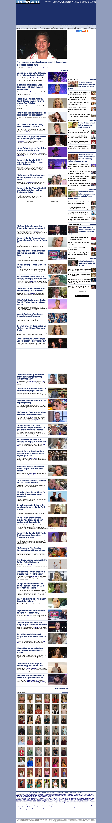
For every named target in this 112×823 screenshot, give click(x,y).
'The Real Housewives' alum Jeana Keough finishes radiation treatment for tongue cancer (79, 213)
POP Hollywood (83, 1)
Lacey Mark (74, 807)
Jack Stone (80, 807)
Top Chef (74, 28)
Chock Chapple (36, 231)
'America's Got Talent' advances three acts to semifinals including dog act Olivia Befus (31, 390)
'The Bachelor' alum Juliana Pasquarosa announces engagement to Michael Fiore (30, 664)
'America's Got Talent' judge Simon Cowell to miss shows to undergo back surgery (31, 137)
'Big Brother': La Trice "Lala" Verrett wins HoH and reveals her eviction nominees (79, 172)
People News (54, 1)
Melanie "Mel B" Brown (36, 77)
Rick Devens (30, 417)
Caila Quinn (22, 806)
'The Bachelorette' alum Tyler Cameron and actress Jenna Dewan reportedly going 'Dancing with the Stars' (30, 377)
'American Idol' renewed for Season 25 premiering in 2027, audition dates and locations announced (82, 230)
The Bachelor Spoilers (38, 811)
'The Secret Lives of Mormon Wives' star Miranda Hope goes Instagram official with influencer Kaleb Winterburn (30, 101)
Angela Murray (30, 681)
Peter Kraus (77, 804)
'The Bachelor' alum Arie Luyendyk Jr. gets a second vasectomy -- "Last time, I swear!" (31, 289)
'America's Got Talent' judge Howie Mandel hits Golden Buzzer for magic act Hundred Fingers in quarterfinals (30, 453)
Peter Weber (38, 553)
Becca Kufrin (34, 798)
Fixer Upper (36, 27)
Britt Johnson (91, 802)
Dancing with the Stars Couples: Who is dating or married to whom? (31, 814)
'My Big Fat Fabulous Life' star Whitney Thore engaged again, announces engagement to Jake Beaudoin (31, 494)
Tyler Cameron (32, 67)
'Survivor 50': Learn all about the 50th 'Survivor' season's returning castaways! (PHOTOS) (79, 115)
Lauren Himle (86, 806)
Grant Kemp (69, 808)
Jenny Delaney (61, 802)
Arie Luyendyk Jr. (30, 293)
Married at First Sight (86, 27)
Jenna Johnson (34, 91)
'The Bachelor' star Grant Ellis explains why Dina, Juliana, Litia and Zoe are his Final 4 (78, 142)
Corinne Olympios (21, 807)
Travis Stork (44, 800)
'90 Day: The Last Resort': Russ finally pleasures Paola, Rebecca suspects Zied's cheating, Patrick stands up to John (30, 520)
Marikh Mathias (41, 803)
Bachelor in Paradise (61, 25)
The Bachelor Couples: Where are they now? (81, 814)
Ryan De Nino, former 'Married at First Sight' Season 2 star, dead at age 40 (31, 600)
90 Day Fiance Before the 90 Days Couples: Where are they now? (57, 813)
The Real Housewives (33, 28)
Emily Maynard (40, 799)
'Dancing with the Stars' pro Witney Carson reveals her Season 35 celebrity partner (31, 573)
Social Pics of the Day (66, 2)
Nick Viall (55, 798)
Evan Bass (59, 804)
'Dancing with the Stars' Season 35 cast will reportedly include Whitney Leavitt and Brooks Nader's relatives (31, 190)
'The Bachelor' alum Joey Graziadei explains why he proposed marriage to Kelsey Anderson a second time (79, 219)
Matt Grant (22, 800)
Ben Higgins (67, 798)
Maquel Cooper (54, 802)
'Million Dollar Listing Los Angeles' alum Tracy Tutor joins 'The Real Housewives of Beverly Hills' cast (32, 302)
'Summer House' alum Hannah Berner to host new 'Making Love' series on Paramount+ (31, 114)
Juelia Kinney (59, 806)
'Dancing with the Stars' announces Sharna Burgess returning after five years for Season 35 (32, 240)
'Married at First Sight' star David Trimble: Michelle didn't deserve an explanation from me (79, 147)
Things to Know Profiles (76, 2)
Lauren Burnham (33, 802)
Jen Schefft (65, 800)
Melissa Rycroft (58, 805)
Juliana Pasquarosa (31, 668)
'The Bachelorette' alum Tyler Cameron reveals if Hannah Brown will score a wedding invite (42, 63)
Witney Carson (21, 512)
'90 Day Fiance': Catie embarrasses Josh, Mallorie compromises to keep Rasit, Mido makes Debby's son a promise (30, 586)
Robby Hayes (52, 808)
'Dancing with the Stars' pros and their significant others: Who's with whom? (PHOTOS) (77, 109)
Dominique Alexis (21, 808)
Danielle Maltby (46, 804)
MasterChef (93, 27)
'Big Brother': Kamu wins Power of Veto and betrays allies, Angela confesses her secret (31, 676)
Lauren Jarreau (84, 802)
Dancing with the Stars (28, 27)
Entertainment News (69, 1)
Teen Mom (62, 28)
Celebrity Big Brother (87, 25)
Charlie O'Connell (51, 800)
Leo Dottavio (70, 801)
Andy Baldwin (29, 800)
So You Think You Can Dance (50, 28)
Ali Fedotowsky (66, 799)
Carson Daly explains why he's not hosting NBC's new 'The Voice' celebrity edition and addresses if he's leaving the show (79, 281)
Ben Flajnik (46, 799)
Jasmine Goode (55, 807)
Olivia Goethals (76, 802)
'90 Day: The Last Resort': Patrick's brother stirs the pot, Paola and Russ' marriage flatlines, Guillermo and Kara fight (82, 157)
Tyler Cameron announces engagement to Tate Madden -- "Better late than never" (32, 561)
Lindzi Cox (65, 806)
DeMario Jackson (29, 807)
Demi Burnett (57, 801)
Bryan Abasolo (87, 803)
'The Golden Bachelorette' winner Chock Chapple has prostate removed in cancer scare (32, 623)
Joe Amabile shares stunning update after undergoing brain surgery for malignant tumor (32, 277)
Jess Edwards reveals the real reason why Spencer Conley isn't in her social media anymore (30, 468)
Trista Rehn (86, 800)
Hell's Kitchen (47, 27)
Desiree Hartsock (26, 799)
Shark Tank (41, 28)
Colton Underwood (26, 798)
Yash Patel (34, 421)
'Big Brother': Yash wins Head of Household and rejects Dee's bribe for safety (31, 612)
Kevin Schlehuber (84, 808)
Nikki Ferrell (18, 805)
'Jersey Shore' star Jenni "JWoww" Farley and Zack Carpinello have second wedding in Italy (31, 340)
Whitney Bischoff (90, 804)
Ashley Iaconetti (52, 806)
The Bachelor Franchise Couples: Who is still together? (59, 814)
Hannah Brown (47, 67)
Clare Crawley (89, 805)
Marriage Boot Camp (77, 27)
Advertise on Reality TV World (48, 792)
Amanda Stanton (44, 806)
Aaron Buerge (80, 800)
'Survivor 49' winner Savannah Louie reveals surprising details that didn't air (86, 125)
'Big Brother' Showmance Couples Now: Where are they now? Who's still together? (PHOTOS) (81, 85)
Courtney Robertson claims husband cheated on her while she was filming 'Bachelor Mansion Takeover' (81, 195)
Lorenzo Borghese (37, 800)
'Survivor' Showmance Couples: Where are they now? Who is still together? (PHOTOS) (79, 93)
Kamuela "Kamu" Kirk (34, 419)
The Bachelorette (74, 25)
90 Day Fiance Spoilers (27, 811)
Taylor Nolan (36, 807)
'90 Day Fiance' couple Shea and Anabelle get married (31, 266)
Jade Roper (64, 804)
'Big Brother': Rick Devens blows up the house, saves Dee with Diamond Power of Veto (31, 413)
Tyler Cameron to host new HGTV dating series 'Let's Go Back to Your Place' (30, 125)
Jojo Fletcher (61, 798)
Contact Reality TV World (62, 792)
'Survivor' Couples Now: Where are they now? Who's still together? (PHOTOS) (78, 103)
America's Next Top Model (51, 25)
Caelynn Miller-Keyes (41, 801)
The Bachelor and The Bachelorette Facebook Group (67, 811)
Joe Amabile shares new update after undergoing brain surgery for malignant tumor (32, 440)
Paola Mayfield (37, 153)
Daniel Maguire (87, 807)
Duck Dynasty (19, 795)
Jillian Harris (79, 799)
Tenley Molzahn (50, 805)
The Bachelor (68, 25)
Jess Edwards (33, 473)
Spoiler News (61, 1)
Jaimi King (93, 807)
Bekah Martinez (34, 803)
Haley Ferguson (36, 806)
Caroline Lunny (26, 803)
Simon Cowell (20, 141)
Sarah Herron (63, 808)
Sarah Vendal (69, 807)
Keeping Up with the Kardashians (57, 27)
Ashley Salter (80, 806)
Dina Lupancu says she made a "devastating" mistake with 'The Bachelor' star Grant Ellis (78, 131)
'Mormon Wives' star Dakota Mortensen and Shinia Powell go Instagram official (78, 202)
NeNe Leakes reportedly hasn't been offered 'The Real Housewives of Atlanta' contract (78, 287)
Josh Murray (83, 804)
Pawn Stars (63, 795)
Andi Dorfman (88, 798)
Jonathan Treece (37, 808)
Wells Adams (39, 804)
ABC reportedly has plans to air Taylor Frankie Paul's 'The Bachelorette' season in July (79, 253)
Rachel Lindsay (49, 798)
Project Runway (26, 28)
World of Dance (83, 28)
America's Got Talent (41, 25)
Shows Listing (93, 2)
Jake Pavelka (73, 799)
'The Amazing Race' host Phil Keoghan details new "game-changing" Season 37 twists (78, 137)
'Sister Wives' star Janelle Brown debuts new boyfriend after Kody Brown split (31, 481)
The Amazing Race (26, 25)
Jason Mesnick (86, 799)
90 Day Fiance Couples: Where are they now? (32, 813)
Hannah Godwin (32, 801)
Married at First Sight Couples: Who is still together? (72, 815)
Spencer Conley (32, 474)
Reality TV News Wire (91, 1)
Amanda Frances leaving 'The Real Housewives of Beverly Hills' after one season (79, 275)
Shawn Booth (71, 804)
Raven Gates (48, 807)
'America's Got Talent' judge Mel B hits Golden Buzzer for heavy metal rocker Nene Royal (31, 74)
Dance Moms (21, 27)
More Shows (93, 28)
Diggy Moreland (45, 808)
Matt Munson (62, 807)
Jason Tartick (92, 801)
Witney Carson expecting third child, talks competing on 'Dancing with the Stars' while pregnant (31, 507)
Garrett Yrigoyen (20, 802)
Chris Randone (85, 801)
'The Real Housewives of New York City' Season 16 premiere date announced (79, 238)
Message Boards (85, 2)
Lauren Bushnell (32, 804)
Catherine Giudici (26, 805)
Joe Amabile (33, 281)
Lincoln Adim (63, 801)
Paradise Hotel (19, 28)
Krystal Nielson (49, 803)
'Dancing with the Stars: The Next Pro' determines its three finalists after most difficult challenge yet (30, 162)
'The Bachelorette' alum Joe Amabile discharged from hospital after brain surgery (78, 208)
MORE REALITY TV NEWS (61, 688)
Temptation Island (68, 28)
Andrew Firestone (72, 800)
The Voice (78, 28)
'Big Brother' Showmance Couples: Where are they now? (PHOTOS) (31, 401)
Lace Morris (92, 806)
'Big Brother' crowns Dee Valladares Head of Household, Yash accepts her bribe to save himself (31, 253)
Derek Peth (42, 807)
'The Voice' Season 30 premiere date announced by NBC (76, 248)
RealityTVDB (76, 1)
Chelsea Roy (70, 803)
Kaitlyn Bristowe (74, 798)
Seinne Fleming (69, 802)
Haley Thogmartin (40, 681)
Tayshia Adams (24, 801)
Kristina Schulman (73, 805)
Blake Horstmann (77, 801)
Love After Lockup (68, 27)
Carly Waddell (53, 804)
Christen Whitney (29, 808)
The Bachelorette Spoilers (49, 811)
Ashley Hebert (53, 799)
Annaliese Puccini (63, 803)
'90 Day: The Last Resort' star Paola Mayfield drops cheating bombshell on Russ (31, 149)
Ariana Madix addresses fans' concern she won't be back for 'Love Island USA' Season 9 (79, 270)
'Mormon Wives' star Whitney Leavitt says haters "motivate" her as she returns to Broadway (30, 650)
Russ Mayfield (20, 155)
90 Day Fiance (19, 25)
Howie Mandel (33, 458)
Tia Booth (26, 802)
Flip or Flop (41, 27)
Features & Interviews (57, 2)
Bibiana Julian (19, 803)
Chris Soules (81, 798)
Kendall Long (40, 802)
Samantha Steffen (72, 806)
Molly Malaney (43, 805)
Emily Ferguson (28, 806)
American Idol (33, 25)
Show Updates (48, 1)
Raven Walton (92, 808)
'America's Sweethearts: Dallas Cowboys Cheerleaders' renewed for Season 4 (30, 315)
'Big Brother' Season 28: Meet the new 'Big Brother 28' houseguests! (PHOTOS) (78, 98)
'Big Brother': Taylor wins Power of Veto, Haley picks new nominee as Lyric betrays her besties (79, 184)
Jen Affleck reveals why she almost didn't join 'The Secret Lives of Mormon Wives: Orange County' (31, 328)
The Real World (87, 795)
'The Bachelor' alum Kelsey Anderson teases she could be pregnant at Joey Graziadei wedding (31, 177)
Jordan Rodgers (24, 804)
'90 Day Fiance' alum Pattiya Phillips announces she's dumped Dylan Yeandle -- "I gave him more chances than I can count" (31, 427)
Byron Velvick (59, 800)
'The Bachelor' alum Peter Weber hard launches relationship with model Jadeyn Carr (31, 549)
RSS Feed (80, 792)
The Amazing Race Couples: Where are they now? (82, 813)
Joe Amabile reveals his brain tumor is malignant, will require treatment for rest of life (31, 636)
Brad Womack (59, 799)
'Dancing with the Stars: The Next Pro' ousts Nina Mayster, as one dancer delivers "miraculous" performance (31, 535)
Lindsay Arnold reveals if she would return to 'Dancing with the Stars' (86, 263)
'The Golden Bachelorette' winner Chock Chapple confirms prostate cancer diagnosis (31, 227)
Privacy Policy (73, 792)
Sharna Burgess (42, 245)
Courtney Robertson (35, 805)
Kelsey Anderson (30, 182)
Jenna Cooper (47, 802)
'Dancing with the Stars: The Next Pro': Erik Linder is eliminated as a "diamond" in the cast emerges (79, 166)
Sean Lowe (33, 799)
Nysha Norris (56, 803)
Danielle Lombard (81, 805)
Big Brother (81, 25)
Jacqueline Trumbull (78, 803)
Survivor (57, 28)
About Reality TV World (35, 792)
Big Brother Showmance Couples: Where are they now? (48, 815)
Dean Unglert (65, 805)
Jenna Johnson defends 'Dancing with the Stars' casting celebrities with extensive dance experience (30, 87)
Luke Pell (58, 808)
